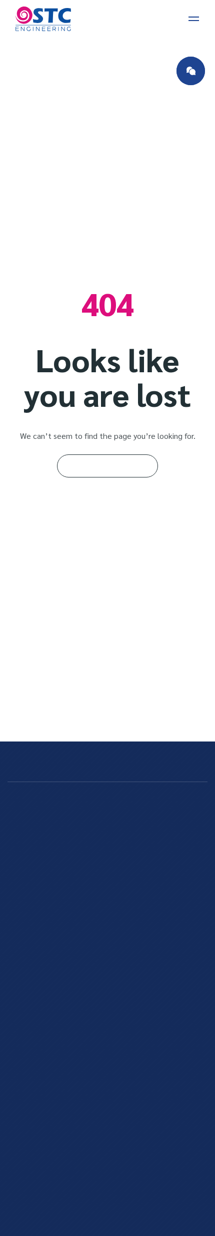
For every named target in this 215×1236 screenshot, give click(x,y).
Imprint (35, 1164)
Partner (35, 1184)
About (33, 1124)
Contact (36, 1144)
